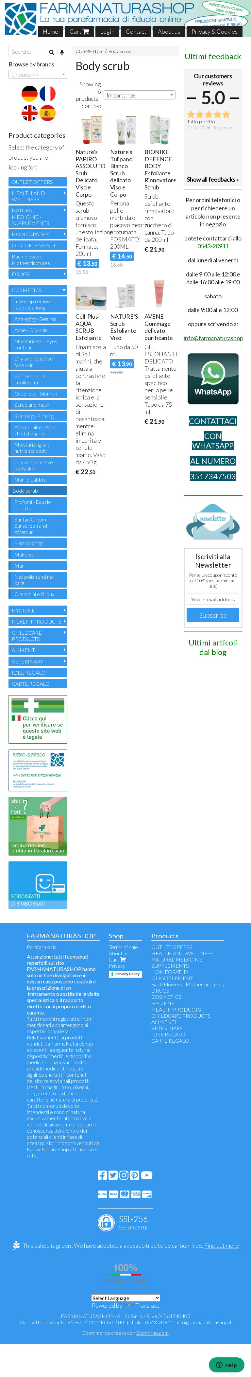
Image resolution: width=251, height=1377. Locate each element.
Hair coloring (28, 543)
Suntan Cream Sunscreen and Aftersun (30, 525)
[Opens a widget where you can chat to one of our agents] (226, 1365)
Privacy (117, 965)
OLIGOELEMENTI (33, 245)
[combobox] (140, 94)
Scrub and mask (31, 404)
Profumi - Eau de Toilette (32, 505)
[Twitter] (113, 1177)
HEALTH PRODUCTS (36, 621)
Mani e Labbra (30, 479)
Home (50, 31)
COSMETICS (88, 51)
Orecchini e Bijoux (34, 594)
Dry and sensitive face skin (33, 361)
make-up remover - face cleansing (35, 304)
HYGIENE (23, 610)
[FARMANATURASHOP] (125, 18)
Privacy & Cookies (215, 31)
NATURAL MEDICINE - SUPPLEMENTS (30, 216)
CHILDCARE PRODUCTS (27, 635)
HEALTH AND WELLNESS (28, 196)
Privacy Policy (127, 974)
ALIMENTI (24, 650)
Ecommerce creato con (125, 1333)
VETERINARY (27, 661)
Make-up (24, 554)
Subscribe (213, 615)
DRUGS (21, 274)
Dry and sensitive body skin (33, 465)
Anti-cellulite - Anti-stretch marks (35, 430)
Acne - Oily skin (31, 330)
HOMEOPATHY (30, 234)
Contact (136, 31)
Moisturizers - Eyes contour (35, 344)
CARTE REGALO (31, 683)
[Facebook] (102, 1177)
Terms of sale (123, 947)
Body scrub (120, 51)
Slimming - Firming (34, 416)
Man (19, 565)
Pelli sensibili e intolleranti (29, 379)
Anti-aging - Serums (35, 319)
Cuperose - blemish (35, 393)
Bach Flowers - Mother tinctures (31, 259)
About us (169, 31)
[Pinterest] (134, 1177)
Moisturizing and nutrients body (32, 447)
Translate (147, 1305)
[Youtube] (147, 1177)
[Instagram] (123, 1177)
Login (107, 31)
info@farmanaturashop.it (204, 1322)
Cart (76, 31)
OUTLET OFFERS (32, 182)
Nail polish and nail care (34, 580)
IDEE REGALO (29, 672)
